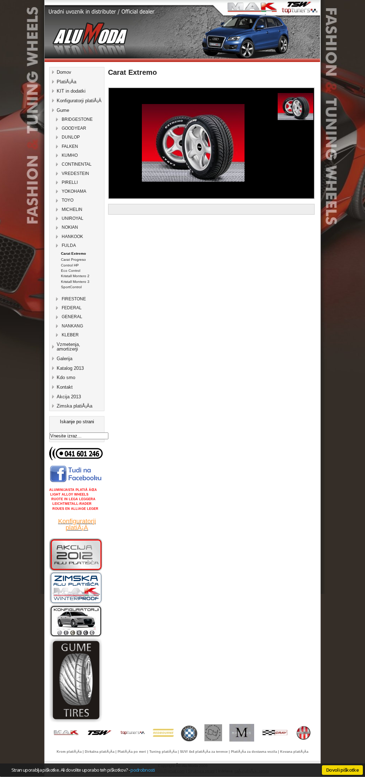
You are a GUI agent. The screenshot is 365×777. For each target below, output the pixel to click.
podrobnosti (142, 770)
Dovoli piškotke (342, 770)
